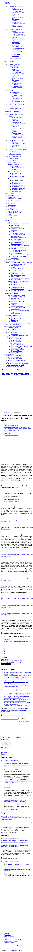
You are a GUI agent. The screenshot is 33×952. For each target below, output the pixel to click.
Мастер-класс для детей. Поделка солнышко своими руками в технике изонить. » (15, 710)
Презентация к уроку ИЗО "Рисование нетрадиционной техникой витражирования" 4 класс (17, 770)
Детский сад (7, 935)
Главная (6, 933)
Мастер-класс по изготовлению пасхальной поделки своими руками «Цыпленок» (16, 700)
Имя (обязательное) (23, 718)
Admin (10, 424)
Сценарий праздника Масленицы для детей (16, 705)
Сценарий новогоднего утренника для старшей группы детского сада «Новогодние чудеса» (14, 846)
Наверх (3, 754)
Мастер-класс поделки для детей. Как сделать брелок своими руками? (17, 703)
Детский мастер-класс (10, 941)
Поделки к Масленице (17, 660)
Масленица (7, 662)
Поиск (18, 369)
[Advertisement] (16, 394)
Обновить (3, 747)
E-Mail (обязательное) (24, 721)
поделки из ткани (16, 662)
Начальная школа (9, 936)
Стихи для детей (9, 942)
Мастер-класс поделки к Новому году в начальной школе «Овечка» (15, 685)
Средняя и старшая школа (11, 938)
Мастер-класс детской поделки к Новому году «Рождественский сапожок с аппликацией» (17, 676)
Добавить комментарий (11, 435)
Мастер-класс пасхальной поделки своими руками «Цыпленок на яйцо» (16, 697)
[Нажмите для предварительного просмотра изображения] (6, 412)
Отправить (4, 752)
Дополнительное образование (12, 939)
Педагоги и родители (15, 950)
